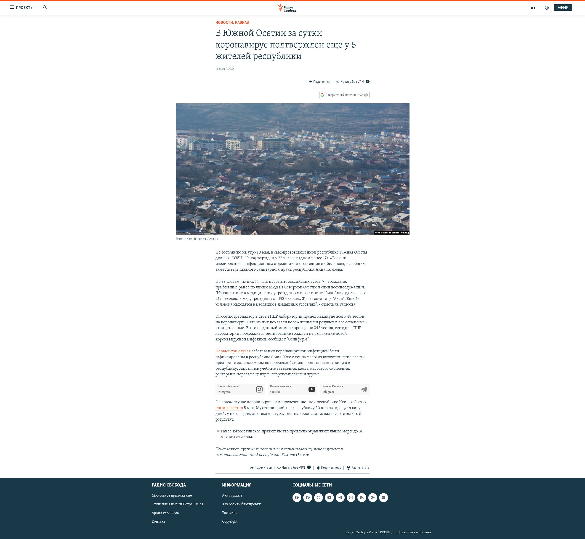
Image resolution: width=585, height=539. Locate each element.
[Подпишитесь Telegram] (340, 497)
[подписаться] (383, 497)
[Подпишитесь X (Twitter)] (318, 497)
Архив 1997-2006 (165, 513)
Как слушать (232, 496)
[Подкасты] (372, 497)
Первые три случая (233, 351)
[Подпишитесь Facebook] (307, 497)
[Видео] (533, 7)
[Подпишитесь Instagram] (351, 497)
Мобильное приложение (172, 496)
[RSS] (361, 497)
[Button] (320, 82)
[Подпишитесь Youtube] (329, 497)
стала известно (229, 408)
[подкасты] (547, 7)
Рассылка (229, 513)
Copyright (229, 522)
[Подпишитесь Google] (296, 497)
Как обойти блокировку (241, 504)
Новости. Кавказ (232, 23)
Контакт (158, 522)
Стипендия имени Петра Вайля (177, 504)
